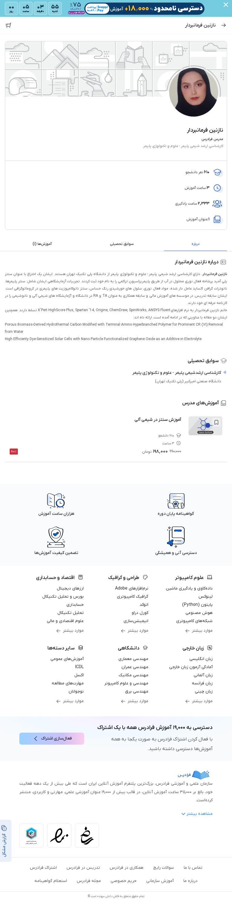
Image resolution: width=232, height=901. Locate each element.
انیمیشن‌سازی (136, 621)
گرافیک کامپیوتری (132, 596)
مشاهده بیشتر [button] (199, 814)
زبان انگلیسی (201, 659)
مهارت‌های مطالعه (68, 683)
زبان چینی (204, 691)
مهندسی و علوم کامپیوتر (126, 683)
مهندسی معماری (133, 659)
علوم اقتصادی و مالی (65, 621)
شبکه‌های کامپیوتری (194, 621)
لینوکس (205, 596)
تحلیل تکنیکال (70, 613)
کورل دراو (140, 613)
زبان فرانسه (202, 683)
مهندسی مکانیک (133, 675)
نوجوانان (76, 691)
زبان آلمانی (203, 675)
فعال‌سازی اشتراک (56, 738)
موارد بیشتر (202, 631)
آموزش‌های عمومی (67, 659)
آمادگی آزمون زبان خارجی (191, 667)
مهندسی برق (136, 691)
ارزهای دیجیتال (70, 588)
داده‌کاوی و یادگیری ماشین (189, 588)
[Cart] (8, 25)
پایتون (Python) (197, 605)
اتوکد (144, 605)
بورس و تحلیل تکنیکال (63, 596)
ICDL (79, 667)
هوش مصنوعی (199, 613)
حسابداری (75, 605)
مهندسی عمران (134, 667)
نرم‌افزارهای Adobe (131, 588)
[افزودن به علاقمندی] (216, 422)
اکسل (79, 675)
